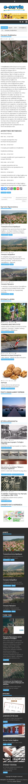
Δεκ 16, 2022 (7, 738)
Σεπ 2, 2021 (6, 679)
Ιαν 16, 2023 (7, 714)
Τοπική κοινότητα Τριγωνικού (6, 198)
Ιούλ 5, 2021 (7, 763)
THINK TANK (6, 659)
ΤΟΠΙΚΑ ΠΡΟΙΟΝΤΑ (10, 388)
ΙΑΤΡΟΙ (5, 744)
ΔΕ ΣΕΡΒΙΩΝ (3, 192)
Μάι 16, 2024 (5, 380)
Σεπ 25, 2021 (5, 440)
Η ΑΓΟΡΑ (3, 388)
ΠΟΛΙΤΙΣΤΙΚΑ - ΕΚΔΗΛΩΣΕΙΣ (17, 474)
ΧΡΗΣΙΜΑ (5, 721)
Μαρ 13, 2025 (5, 353)
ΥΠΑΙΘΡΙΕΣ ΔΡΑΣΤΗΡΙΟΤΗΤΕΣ (8, 332)
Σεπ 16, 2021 (5, 224)
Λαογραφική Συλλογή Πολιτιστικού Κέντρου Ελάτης (21, 199)
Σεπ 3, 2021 (6, 634)
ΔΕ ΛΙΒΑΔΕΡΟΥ (5, 234)
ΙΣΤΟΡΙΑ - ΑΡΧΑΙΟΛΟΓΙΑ (6, 447)
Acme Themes (17, 781)
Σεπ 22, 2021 (5, 491)
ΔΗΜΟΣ (8, 192)
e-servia (12, 39)
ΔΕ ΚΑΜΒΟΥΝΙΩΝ (5, 264)
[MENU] (26, 22)
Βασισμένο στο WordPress (7, 779)
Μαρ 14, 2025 (5, 322)
